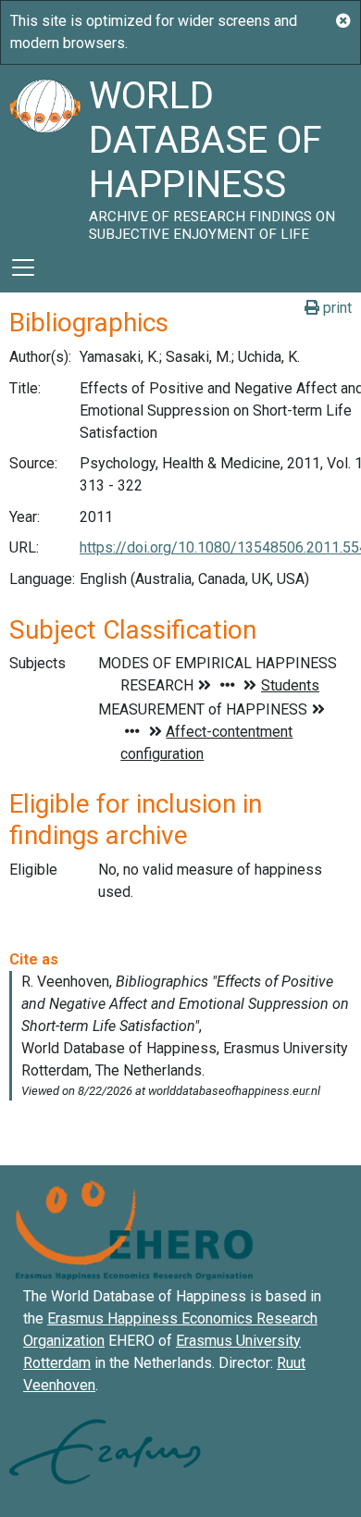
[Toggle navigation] (23, 267)
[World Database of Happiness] (44, 153)
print (335, 308)
